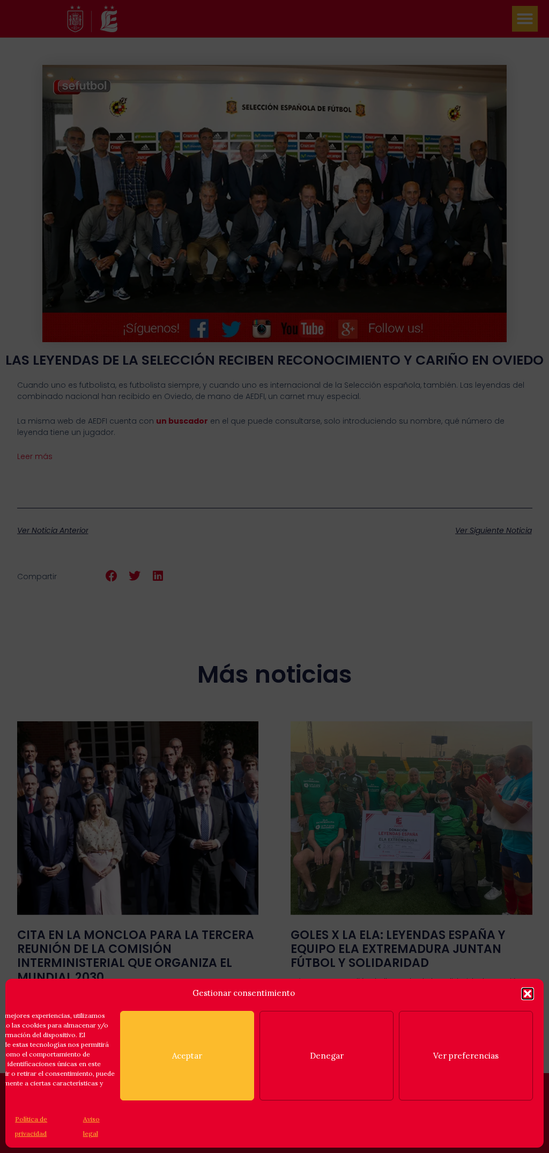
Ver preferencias (466, 1056)
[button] (527, 993)
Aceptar (187, 1056)
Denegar (327, 1056)
